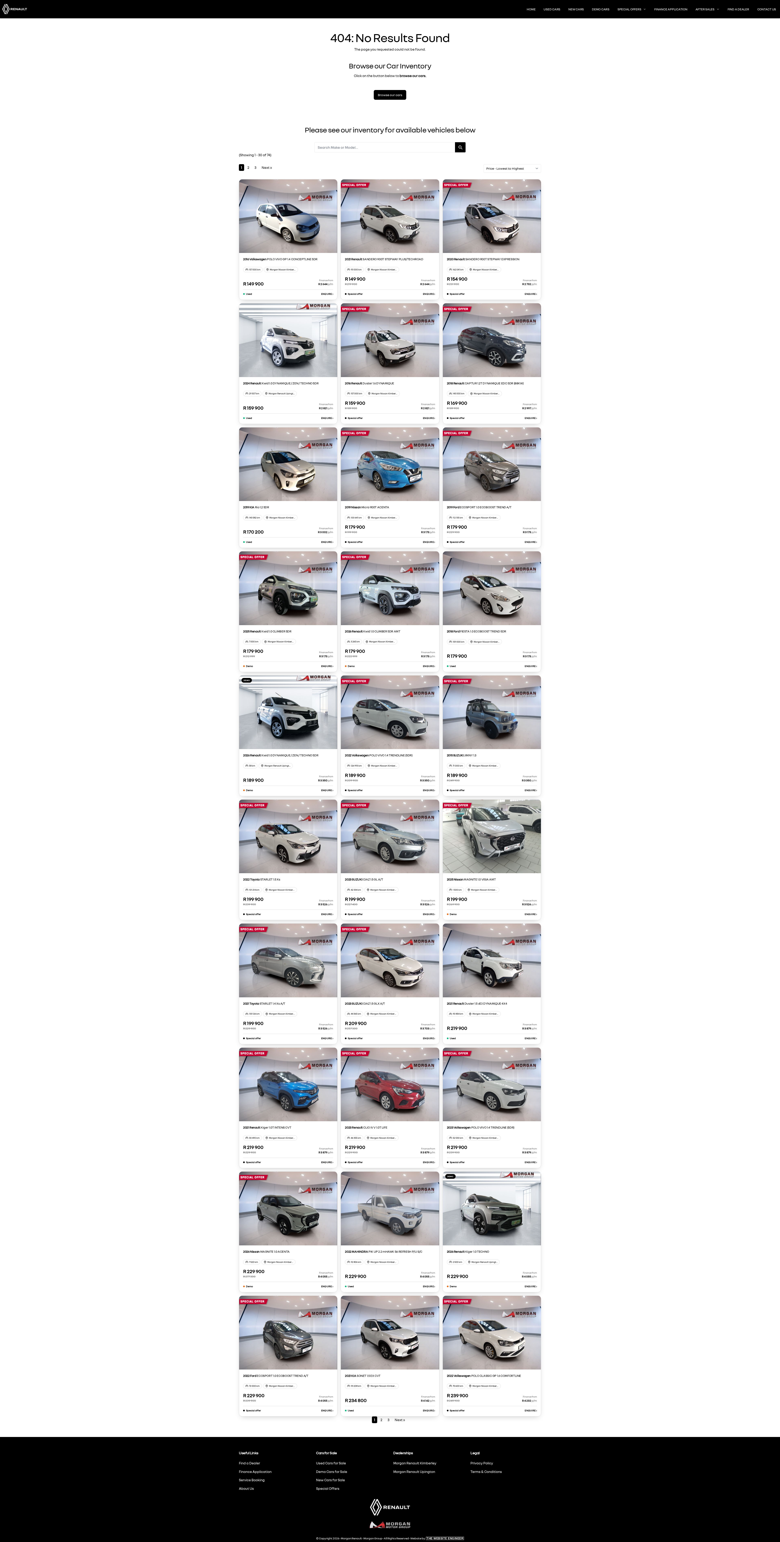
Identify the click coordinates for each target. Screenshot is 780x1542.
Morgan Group (372, 1538)
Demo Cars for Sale (331, 1471)
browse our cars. (413, 76)
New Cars (576, 9)
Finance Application (670, 9)
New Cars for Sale (330, 1480)
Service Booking (252, 1480)
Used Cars (552, 9)
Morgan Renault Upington (414, 1471)
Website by (436, 1538)
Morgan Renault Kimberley (414, 1463)
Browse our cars (390, 95)
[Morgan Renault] (14, 9)
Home (531, 9)
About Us (246, 1488)
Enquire (327, 293)
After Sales (705, 9)
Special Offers (629, 9)
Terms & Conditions (486, 1471)
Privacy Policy (481, 1463)
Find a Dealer (738, 9)
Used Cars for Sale (331, 1463)
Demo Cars (600, 9)
